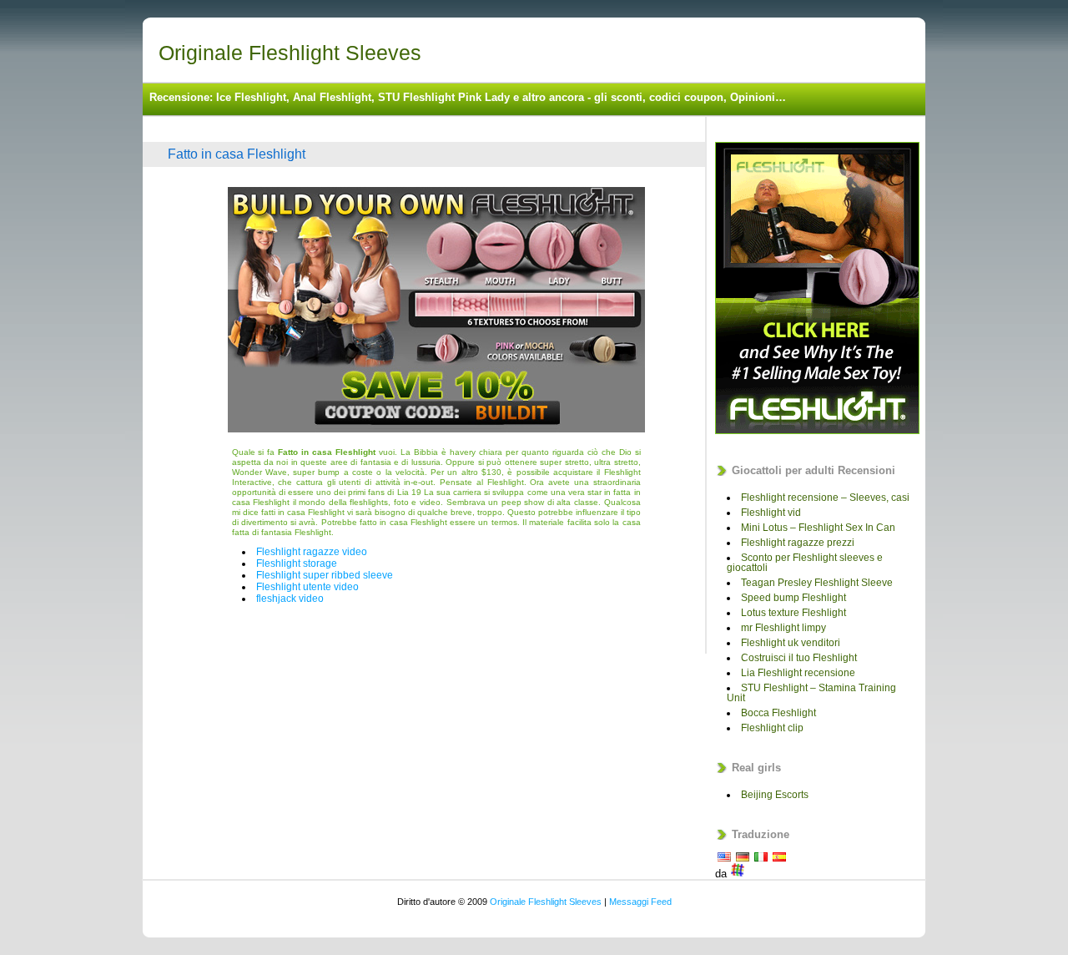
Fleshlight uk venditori (790, 643)
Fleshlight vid (771, 512)
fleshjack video (290, 598)
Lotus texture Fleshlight (793, 613)
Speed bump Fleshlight (793, 598)
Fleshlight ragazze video (311, 552)
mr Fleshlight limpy (783, 628)
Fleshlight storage (296, 563)
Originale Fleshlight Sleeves (290, 52)
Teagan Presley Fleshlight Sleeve (817, 583)
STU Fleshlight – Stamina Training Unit (811, 693)
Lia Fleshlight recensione (798, 673)
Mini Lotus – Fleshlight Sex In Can (818, 527)
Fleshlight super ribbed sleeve (324, 575)
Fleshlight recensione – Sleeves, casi (825, 497)
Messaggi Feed (640, 902)
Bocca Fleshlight (778, 713)
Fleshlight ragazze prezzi (797, 542)
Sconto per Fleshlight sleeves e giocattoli (805, 563)
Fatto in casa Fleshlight (236, 154)
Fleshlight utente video (307, 587)
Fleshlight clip (772, 728)
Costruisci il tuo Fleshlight (799, 658)
